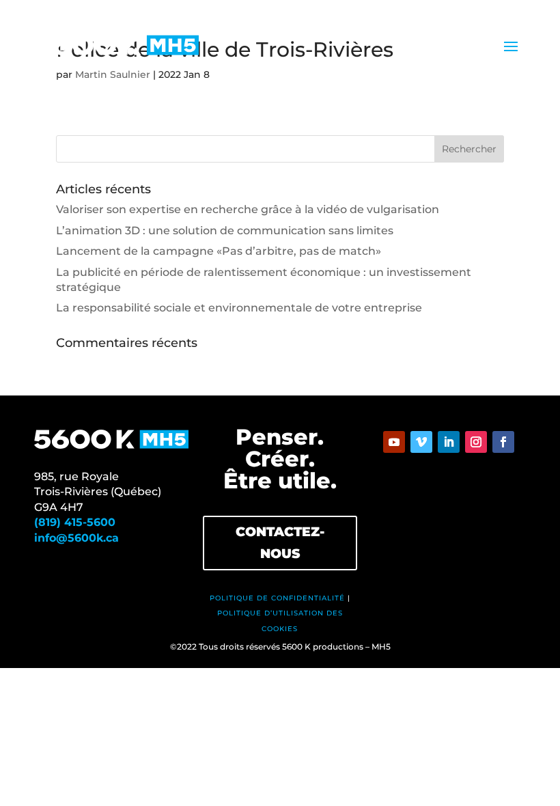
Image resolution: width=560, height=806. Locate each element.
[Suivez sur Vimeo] (421, 442)
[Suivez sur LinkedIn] (449, 442)
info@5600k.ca (76, 537)
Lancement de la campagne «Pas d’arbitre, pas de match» (218, 251)
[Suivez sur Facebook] (503, 442)
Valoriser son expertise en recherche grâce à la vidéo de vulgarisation (247, 209)
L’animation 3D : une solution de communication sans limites (224, 230)
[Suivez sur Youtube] (394, 442)
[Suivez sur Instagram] (476, 442)
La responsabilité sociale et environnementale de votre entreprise (239, 307)
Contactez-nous (280, 542)
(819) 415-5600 (74, 522)
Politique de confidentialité (277, 598)
